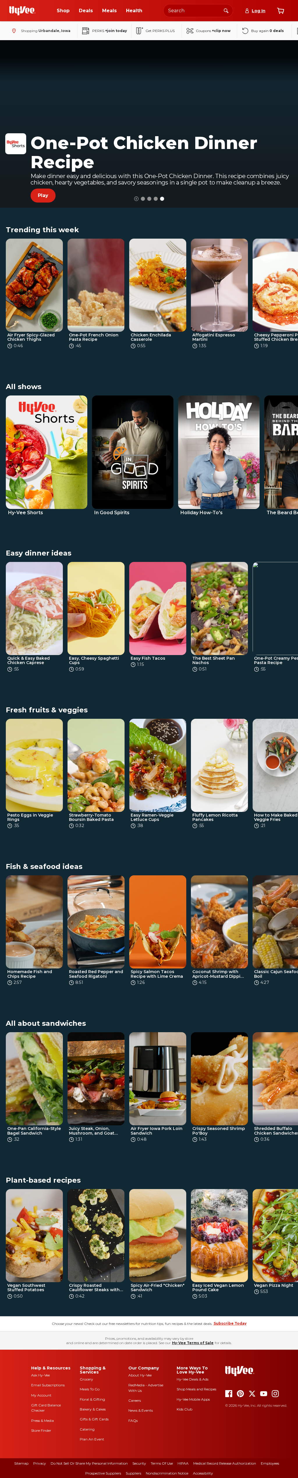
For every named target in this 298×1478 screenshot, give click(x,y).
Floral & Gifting (92, 1399)
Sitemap (21, 1463)
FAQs (133, 1420)
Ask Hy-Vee (40, 1375)
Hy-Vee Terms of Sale (193, 1343)
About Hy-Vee (140, 1375)
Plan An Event (92, 1439)
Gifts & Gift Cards (94, 1419)
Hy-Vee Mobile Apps (193, 1399)
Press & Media (42, 1420)
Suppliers (133, 1473)
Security (139, 1463)
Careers (134, 1400)
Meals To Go (90, 1389)
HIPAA (183, 1463)
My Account (41, 1395)
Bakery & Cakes (93, 1409)
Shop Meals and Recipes (196, 1389)
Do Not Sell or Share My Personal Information (89, 1463)
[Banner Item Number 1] (149, 199)
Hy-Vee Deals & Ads (192, 1379)
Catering (87, 1429)
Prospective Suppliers (103, 1473)
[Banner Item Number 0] (143, 199)
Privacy (39, 1463)
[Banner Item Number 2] (156, 199)
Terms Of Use (162, 1463)
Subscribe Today (230, 1323)
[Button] (136, 199)
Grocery (86, 1379)
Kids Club (184, 1409)
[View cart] (280, 11)
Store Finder (41, 1430)
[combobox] (198, 10)
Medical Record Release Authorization (224, 1463)
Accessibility (203, 1473)
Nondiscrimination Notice (167, 1473)
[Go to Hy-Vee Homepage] (22, 10)
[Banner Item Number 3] (162, 199)
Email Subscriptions (48, 1385)
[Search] (226, 10)
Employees (270, 1463)
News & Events (140, 1410)
